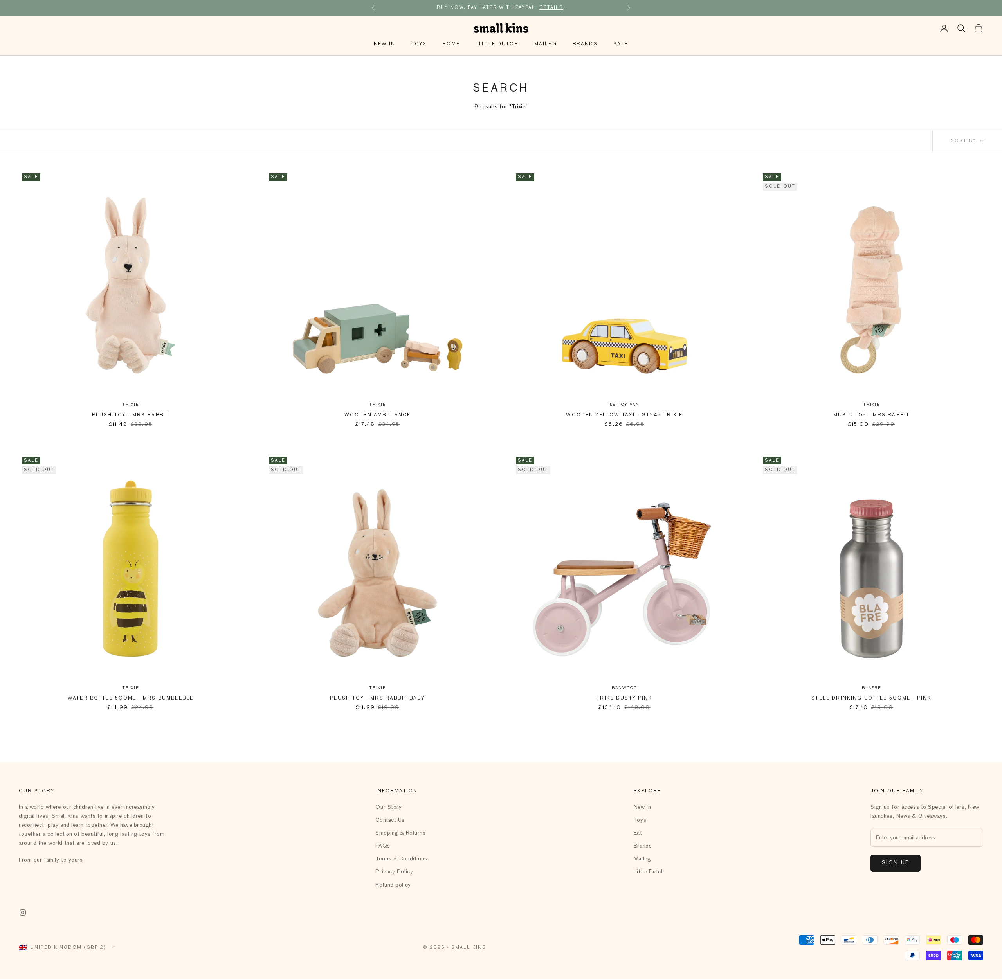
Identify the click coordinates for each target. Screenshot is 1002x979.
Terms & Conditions (401, 859)
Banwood (624, 688)
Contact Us (390, 820)
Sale (621, 44)
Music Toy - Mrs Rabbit (871, 415)
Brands (585, 44)
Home (451, 44)
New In (385, 44)
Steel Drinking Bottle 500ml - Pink (871, 698)
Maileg (545, 44)
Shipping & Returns (400, 833)
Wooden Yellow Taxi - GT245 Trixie (624, 415)
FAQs (382, 846)
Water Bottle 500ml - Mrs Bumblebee (130, 698)
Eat (638, 833)
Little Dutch (497, 44)
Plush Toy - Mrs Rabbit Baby (377, 698)
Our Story (388, 807)
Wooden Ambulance (377, 415)
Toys (419, 44)
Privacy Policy (394, 872)
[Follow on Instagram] (23, 912)
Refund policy (393, 885)
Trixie (130, 405)
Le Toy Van (625, 405)
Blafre (871, 688)
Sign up (895, 863)
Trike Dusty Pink (624, 698)
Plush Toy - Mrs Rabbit (130, 415)
